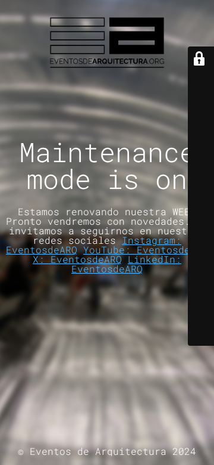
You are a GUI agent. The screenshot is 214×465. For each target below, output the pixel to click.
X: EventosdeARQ (77, 259)
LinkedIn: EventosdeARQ (126, 264)
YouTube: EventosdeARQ (145, 249)
